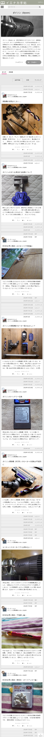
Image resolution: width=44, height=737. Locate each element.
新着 (27, 80)
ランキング (38, 80)
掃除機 (11, 72)
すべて (4, 72)
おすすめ (17, 80)
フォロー (33, 62)
